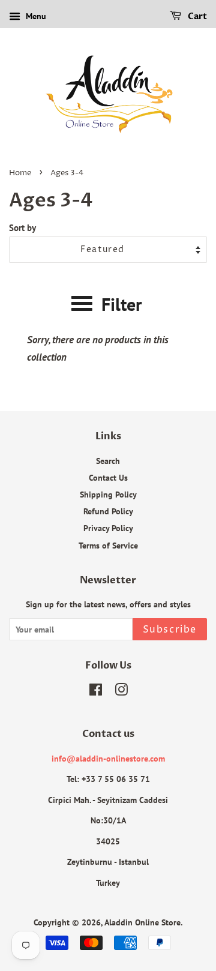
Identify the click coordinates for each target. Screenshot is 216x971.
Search (108, 460)
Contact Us (108, 477)
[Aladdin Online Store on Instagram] (121, 691)
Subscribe (170, 629)
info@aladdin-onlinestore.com (108, 758)
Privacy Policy (108, 528)
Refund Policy (108, 511)
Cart (196, 16)
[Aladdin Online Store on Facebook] (96, 691)
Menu (34, 16)
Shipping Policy (108, 494)
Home (20, 173)
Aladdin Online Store (142, 922)
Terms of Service (108, 545)
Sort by (22, 227)
